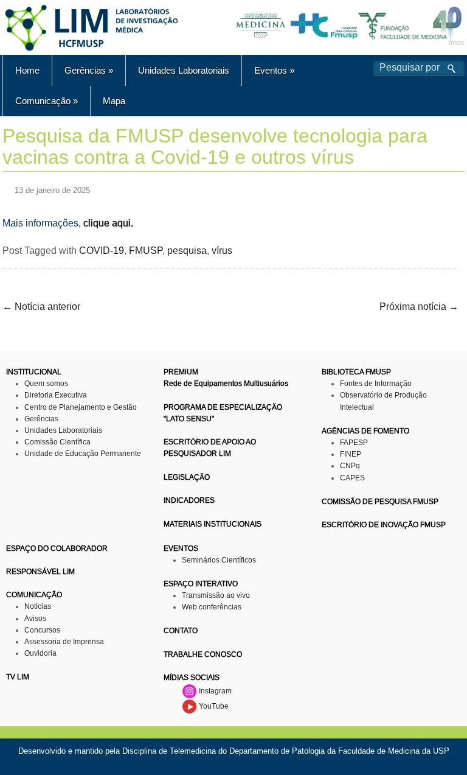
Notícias (37, 606)
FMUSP (145, 250)
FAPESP (354, 442)
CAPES (352, 478)
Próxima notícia (418, 306)
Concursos (42, 630)
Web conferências (211, 607)
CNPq (350, 465)
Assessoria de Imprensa (64, 641)
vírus (222, 250)
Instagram (214, 691)
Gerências (88, 70)
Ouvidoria (40, 653)
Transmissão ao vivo (216, 595)
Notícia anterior (41, 306)
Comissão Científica (57, 442)
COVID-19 (101, 250)
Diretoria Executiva (55, 395)
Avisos (35, 618)
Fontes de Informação (376, 383)
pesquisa (187, 250)
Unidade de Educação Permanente (82, 453)
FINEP (350, 454)
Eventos (274, 70)
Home (27, 70)
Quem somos (46, 383)
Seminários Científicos (219, 560)
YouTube (213, 706)
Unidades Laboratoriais (183, 70)
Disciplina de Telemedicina (169, 751)
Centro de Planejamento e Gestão (80, 407)
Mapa (114, 101)
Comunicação (46, 101)
